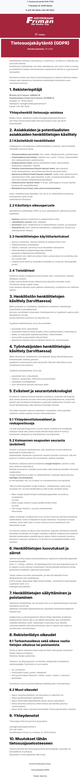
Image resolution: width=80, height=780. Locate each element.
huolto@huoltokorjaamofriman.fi (33, 104)
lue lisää (15, 500)
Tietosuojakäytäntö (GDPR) (40, 770)
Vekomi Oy (43, 776)
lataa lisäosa (17, 511)
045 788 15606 (22, 106)
